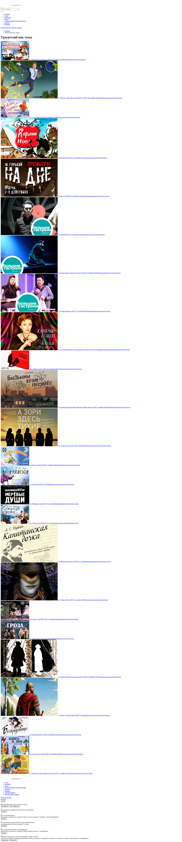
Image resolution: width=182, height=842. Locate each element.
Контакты (8, 784)
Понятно (4, 811)
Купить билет (81, 59)
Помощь (7, 791)
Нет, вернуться (14, 806)
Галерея (7, 789)
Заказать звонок (17, 27)
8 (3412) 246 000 (6, 27)
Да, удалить (5, 806)
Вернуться (14, 840)
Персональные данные (12, 794)
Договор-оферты (10, 792)
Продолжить (5, 840)
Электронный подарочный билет (15, 787)
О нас (6, 782)
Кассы (7, 786)
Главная (7, 31)
